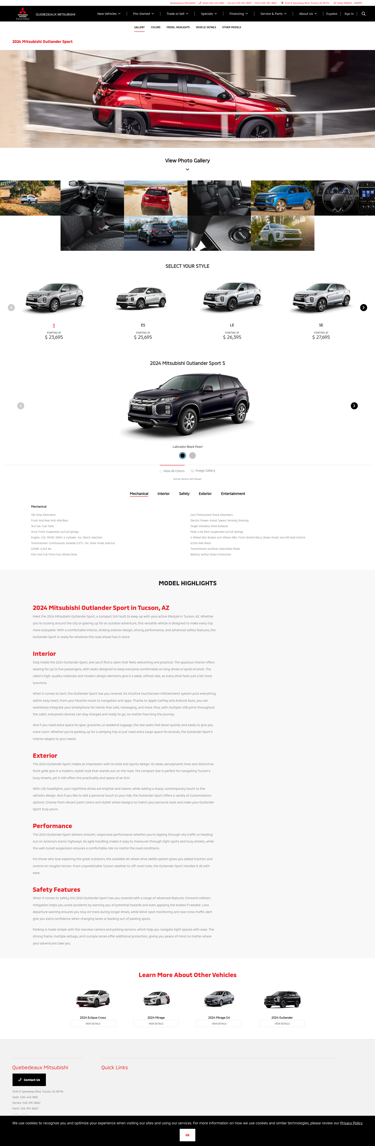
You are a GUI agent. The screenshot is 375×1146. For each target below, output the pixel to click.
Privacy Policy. (351, 1123)
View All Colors (173, 471)
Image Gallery (205, 470)
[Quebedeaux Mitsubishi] (45, 13)
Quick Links (114, 1067)
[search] (364, 14)
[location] (282, 3)
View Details (93, 1023)
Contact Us (31, 1080)
